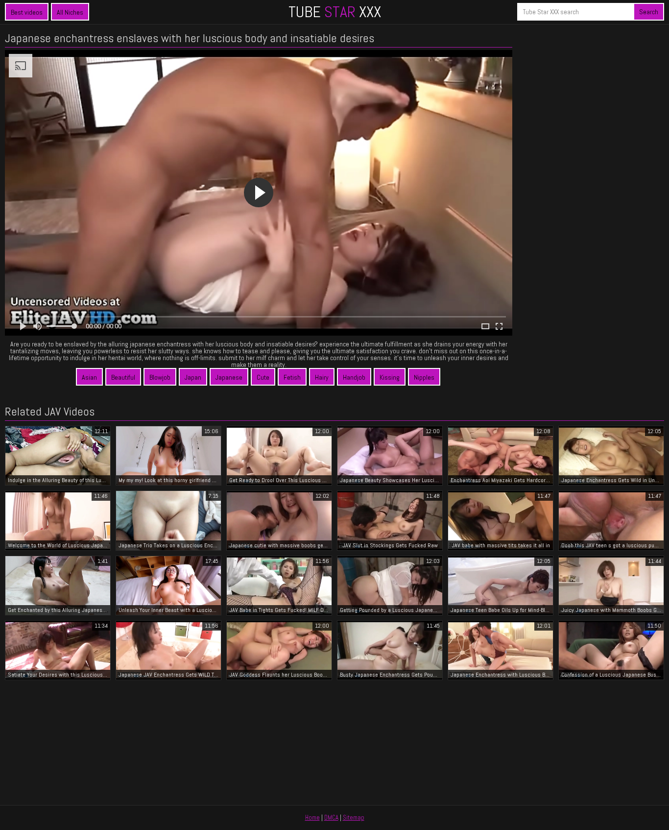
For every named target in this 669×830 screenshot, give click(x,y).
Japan (193, 377)
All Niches (70, 12)
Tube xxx (334, 12)
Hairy (322, 377)
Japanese (228, 377)
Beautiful (123, 377)
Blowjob (159, 377)
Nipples (424, 377)
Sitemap (353, 817)
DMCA (331, 817)
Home (312, 817)
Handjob (354, 377)
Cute (263, 377)
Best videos (27, 12)
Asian (89, 377)
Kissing (390, 377)
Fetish (292, 377)
